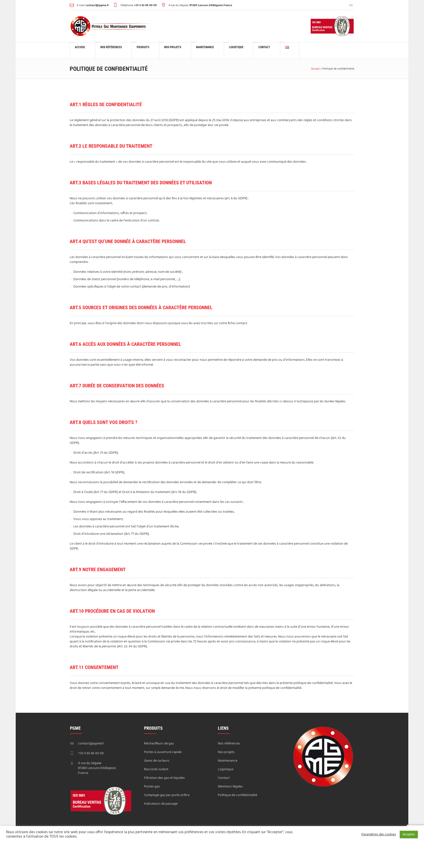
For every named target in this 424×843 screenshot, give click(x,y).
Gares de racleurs (156, 761)
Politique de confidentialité (237, 795)
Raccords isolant (156, 769)
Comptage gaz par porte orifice (166, 795)
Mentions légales (230, 786)
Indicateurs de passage (161, 804)
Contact (224, 778)
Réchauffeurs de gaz (159, 743)
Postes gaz (152, 786)
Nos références (229, 743)
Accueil (315, 69)
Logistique (225, 769)
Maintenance (227, 761)
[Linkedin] (351, 4)
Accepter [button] (409, 834)
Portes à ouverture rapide (163, 752)
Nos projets (226, 752)
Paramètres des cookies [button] (378, 834)
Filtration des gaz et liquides (164, 778)
